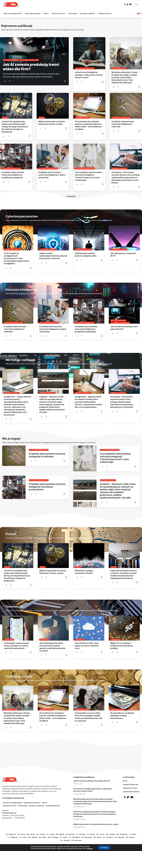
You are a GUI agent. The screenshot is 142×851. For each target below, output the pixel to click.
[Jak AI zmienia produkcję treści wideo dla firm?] (124, 311)
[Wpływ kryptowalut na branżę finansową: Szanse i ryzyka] (53, 106)
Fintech (5, 117)
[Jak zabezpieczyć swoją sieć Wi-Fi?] (124, 238)
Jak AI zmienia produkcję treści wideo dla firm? (91, 781)
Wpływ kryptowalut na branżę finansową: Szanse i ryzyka (95, 824)
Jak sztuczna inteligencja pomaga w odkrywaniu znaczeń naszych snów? (89, 74)
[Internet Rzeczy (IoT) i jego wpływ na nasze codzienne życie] (88, 628)
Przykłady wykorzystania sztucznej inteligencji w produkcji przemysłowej (13, 174)
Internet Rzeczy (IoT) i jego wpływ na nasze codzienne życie (87, 645)
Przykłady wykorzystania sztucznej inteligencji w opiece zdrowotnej (51, 174)
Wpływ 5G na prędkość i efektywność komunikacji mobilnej (121, 645)
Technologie (9, 639)
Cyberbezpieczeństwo (12, 249)
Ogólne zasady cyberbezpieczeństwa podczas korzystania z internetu (53, 255)
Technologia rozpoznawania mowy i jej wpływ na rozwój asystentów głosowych (16, 645)
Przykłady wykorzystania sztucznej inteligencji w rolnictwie (122, 124)
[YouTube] (130, 4)
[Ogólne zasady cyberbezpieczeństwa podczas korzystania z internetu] (53, 238)
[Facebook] (125, 4)
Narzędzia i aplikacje (119, 168)
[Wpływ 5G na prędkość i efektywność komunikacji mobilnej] (124, 628)
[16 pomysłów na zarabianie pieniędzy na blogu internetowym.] (124, 698)
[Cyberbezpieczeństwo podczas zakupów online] (88, 238)
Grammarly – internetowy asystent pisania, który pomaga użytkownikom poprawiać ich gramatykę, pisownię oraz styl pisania (125, 177)
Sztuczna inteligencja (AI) (29, 60)
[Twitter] (127, 4)
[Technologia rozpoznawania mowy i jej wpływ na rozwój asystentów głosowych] (17, 628)
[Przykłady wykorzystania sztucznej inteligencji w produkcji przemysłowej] (16, 156)
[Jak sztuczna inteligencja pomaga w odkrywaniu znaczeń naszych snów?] (89, 53)
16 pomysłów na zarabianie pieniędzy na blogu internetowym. (122, 715)
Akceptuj (104, 847)
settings (90, 849)
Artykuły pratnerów (11, 60)
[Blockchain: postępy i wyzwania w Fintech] (88, 555)
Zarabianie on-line (118, 68)
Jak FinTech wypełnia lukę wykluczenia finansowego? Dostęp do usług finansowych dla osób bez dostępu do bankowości (15, 126)
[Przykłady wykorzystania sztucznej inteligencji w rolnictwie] (126, 106)
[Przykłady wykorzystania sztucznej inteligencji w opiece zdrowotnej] (53, 156)
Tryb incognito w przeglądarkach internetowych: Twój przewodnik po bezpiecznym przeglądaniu (16, 258)
